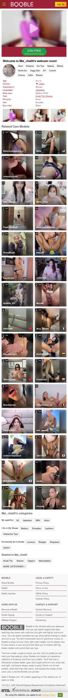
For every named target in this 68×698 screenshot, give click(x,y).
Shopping (30, 66)
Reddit (4, 587)
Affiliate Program (9, 620)
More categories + (14, 566)
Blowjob (39, 75)
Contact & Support (44, 614)
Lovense (31, 541)
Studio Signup (8, 614)
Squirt (20, 66)
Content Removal (43, 609)
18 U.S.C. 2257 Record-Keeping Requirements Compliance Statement (34, 685)
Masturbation (45, 560)
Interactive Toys (10, 533)
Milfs (38, 520)
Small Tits (40, 96)
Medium (24, 528)
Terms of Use (42, 587)
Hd (17, 520)
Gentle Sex (22, 70)
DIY (44, 70)
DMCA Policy (42, 593)
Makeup (60, 66)
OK (60, 695)
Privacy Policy (42, 582)
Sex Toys (40, 66)
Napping (50, 66)
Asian (46, 520)
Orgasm (31, 560)
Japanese (40, 89)
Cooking (21, 75)
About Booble (8, 582)
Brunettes (36, 528)
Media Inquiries (8, 593)
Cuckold (52, 70)
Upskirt (6, 547)
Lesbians (49, 528)
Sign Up (60, 4)
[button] (63, 115)
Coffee (30, 75)
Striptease (54, 541)
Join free (33, 52)
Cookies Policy (42, 598)
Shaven (49, 96)
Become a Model (9, 609)
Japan (41, 83)
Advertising (41, 620)
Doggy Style (35, 70)
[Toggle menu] (4, 4)
